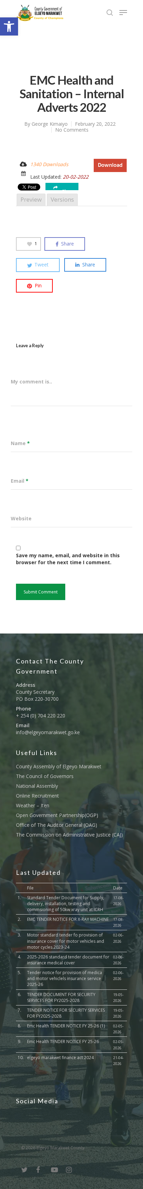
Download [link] (110, 165)
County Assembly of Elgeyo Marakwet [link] (58, 766)
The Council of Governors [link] (45, 776)
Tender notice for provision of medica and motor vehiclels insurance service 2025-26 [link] (64, 978)
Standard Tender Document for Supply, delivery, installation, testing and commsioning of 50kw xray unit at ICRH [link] (65, 903)
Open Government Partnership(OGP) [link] (57, 815)
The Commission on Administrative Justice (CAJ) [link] (69, 834)
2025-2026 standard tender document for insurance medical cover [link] (68, 960)
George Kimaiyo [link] (50, 124)
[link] (9, 26)
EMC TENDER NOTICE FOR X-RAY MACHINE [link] (68, 919)
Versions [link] (62, 199)
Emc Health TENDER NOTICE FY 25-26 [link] (63, 1041)
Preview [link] (31, 199)
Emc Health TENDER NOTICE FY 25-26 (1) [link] (66, 1026)
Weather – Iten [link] (32, 805)
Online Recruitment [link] (37, 795)
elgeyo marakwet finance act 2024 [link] (60, 1057)
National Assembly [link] (37, 786)
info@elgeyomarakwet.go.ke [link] (48, 732)
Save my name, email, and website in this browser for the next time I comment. (68, 559)
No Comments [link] (72, 129)
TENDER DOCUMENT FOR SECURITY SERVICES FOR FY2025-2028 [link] (61, 997)
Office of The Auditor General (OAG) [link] (56, 825)
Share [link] (67, 189)
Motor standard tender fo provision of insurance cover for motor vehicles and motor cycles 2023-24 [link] (65, 941)
